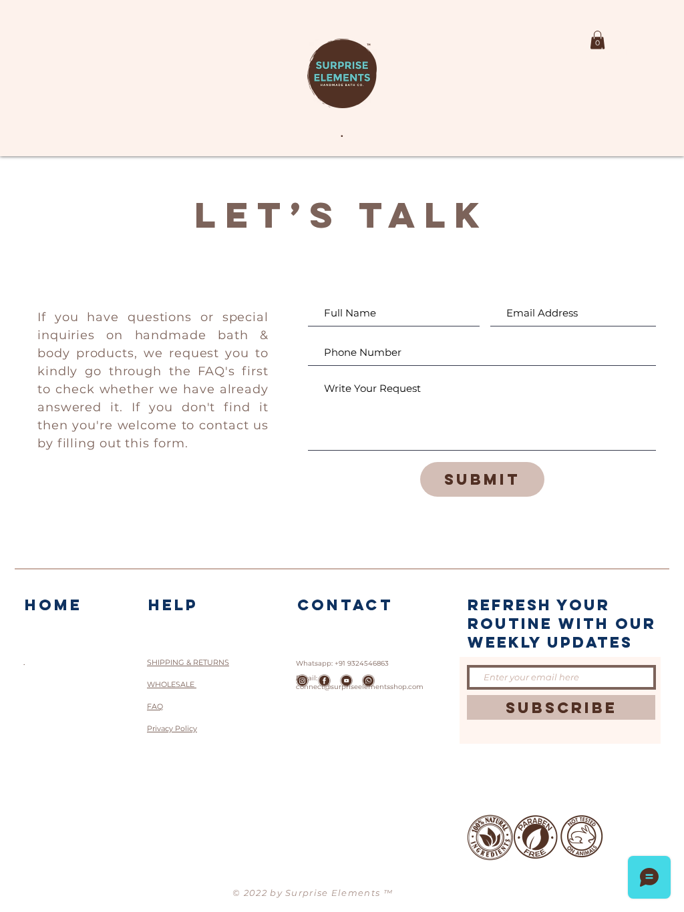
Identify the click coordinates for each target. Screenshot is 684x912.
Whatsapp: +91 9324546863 (342, 663)
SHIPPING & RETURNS (188, 662)
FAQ (155, 706)
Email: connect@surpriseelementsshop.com (359, 682)
